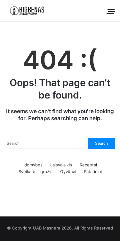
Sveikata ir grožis (35, 171)
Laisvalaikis (61, 164)
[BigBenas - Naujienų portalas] (27, 10)
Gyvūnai (68, 171)
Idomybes (33, 164)
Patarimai (93, 171)
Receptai (88, 164)
